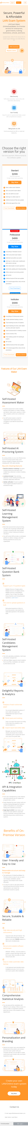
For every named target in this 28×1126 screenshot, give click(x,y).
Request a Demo (11, 50)
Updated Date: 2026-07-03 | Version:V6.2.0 (14, 37)
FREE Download (14, 47)
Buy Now (14, 182)
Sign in (12, 2)
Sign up (18, 2)
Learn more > (14, 597)
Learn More (14, 1117)
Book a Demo (21, 208)
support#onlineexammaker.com (17, 1113)
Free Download (9, 208)
